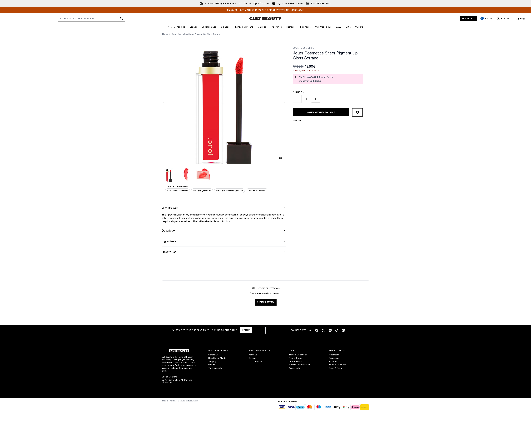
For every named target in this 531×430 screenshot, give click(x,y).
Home (165, 34)
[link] (504, 18)
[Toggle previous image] (164, 102)
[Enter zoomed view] (280, 158)
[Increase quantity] (315, 99)
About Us (253, 355)
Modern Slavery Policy (299, 364)
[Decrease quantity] (297, 99)
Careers (252, 358)
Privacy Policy (295, 358)
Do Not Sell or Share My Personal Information (177, 381)
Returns (211, 364)
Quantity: (299, 92)
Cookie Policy (295, 361)
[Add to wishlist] (357, 112)
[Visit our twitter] (323, 330)
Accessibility (294, 368)
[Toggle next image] (284, 102)
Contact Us (213, 355)
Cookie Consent (169, 377)
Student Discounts (337, 364)
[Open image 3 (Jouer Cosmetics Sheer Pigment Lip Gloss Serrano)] (203, 175)
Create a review (265, 302)
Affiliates (333, 361)
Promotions (334, 358)
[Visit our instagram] (330, 330)
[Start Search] (121, 18)
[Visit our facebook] (316, 330)
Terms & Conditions (298, 355)
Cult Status (334, 355)
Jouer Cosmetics (303, 48)
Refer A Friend (335, 368)
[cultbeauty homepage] (265, 18)
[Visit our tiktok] (336, 330)
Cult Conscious (255, 361)
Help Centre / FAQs (217, 358)
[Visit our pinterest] (343, 330)
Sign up (246, 330)
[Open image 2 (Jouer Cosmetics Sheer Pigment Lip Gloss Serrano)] (186, 175)
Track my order (215, 368)
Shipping (212, 361)
